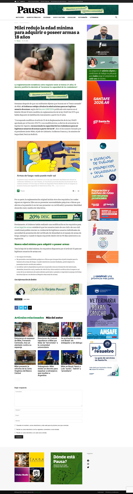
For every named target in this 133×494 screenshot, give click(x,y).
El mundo (64, 364)
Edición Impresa (45, 1)
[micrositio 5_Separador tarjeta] (48, 289)
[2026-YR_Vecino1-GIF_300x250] (102, 363)
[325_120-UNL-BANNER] (102, 151)
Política (63, 335)
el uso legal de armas (23, 227)
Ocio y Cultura (59, 17)
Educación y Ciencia (43, 335)
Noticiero (20, 17)
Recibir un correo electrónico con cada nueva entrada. (31, 433)
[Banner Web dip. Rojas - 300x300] (102, 56)
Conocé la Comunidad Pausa (75, 1)
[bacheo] (102, 207)
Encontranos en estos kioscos (58, 1)
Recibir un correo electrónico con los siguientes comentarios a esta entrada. (37, 429)
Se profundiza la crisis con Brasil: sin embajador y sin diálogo (71, 340)
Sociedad (46, 17)
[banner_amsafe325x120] (102, 338)
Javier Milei (27, 299)
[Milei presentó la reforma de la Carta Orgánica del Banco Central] (25, 357)
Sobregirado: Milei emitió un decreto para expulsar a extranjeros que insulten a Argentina (48, 371)
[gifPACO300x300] (102, 250)
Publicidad (100, 492)
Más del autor (54, 317)
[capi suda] (101, 139)
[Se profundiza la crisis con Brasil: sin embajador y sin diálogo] (71, 329)
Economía (17, 364)
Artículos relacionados (29, 317)
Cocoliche (72, 17)
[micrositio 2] (48, 95)
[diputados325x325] (102, 294)
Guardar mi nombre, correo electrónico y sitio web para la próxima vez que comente (42, 425)
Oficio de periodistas (33, 1)
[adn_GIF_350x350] (102, 183)
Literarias (94, 17)
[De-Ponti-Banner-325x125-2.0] (102, 68)
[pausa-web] (102, 262)
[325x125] (102, 220)
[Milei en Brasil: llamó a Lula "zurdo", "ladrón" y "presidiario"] (71, 357)
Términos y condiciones (111, 492)
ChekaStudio (37, 492)
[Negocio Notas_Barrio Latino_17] (48, 216)
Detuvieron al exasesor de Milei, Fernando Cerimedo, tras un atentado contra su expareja (25, 342)
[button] (116, 17)
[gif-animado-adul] (102, 80)
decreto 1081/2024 (46, 109)
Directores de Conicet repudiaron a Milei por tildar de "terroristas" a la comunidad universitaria (48, 342)
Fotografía (82, 17)
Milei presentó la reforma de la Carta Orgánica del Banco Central (23, 369)
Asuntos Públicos (34, 17)
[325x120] (102, 375)
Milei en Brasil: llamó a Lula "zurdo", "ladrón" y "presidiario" (71, 368)
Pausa (16, 23)
